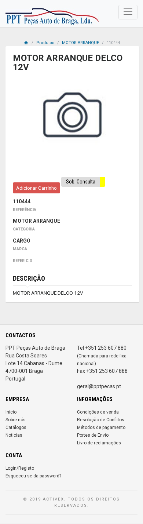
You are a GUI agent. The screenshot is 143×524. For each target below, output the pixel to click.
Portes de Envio (93, 435)
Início (11, 412)
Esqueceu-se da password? (33, 475)
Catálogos (16, 427)
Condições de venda (98, 412)
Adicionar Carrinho (36, 188)
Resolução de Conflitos (100, 419)
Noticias (14, 435)
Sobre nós (16, 419)
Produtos (45, 42)
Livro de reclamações (99, 442)
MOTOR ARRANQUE (80, 42)
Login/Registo (20, 468)
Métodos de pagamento (101, 427)
